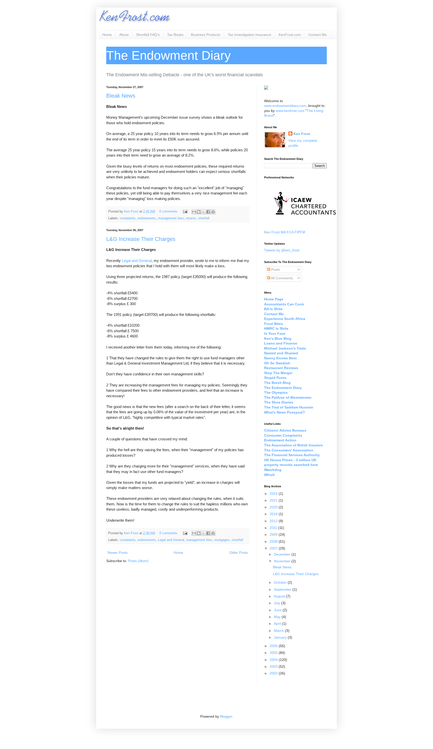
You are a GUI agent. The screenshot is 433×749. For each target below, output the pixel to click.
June (278, 610)
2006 (274, 646)
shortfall (203, 218)
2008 (274, 541)
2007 (274, 548)
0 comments (168, 211)
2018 (274, 514)
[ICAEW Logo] (305, 224)
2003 (274, 666)
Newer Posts (117, 553)
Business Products (205, 35)
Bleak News (120, 96)
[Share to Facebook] (208, 211)
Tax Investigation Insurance (249, 35)
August (280, 596)
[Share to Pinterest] (212, 211)
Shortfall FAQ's (148, 35)
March (279, 631)
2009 (274, 534)
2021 (274, 500)
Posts (275, 269)
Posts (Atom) (138, 561)
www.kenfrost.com (290, 111)
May (278, 617)
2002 (274, 673)
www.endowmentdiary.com (285, 106)
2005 (274, 653)
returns (191, 218)
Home (107, 35)
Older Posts (238, 553)
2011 (274, 528)
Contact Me (317, 35)
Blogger (226, 716)
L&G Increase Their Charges (140, 239)
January (281, 637)
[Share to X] (203, 211)
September (283, 589)
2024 (274, 494)
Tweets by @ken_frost (281, 250)
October (281, 582)
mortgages (222, 540)
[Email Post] (184, 211)
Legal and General (137, 260)
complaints (128, 218)
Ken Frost (131, 211)
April (278, 624)
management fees (171, 218)
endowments (147, 218)
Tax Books (175, 35)
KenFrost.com (290, 35)
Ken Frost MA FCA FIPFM (284, 232)
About (124, 35)
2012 (274, 521)
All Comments (281, 278)
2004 (274, 660)
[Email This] (193, 211)
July (277, 603)
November (282, 561)
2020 (274, 507)
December (282, 554)
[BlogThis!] (198, 211)
